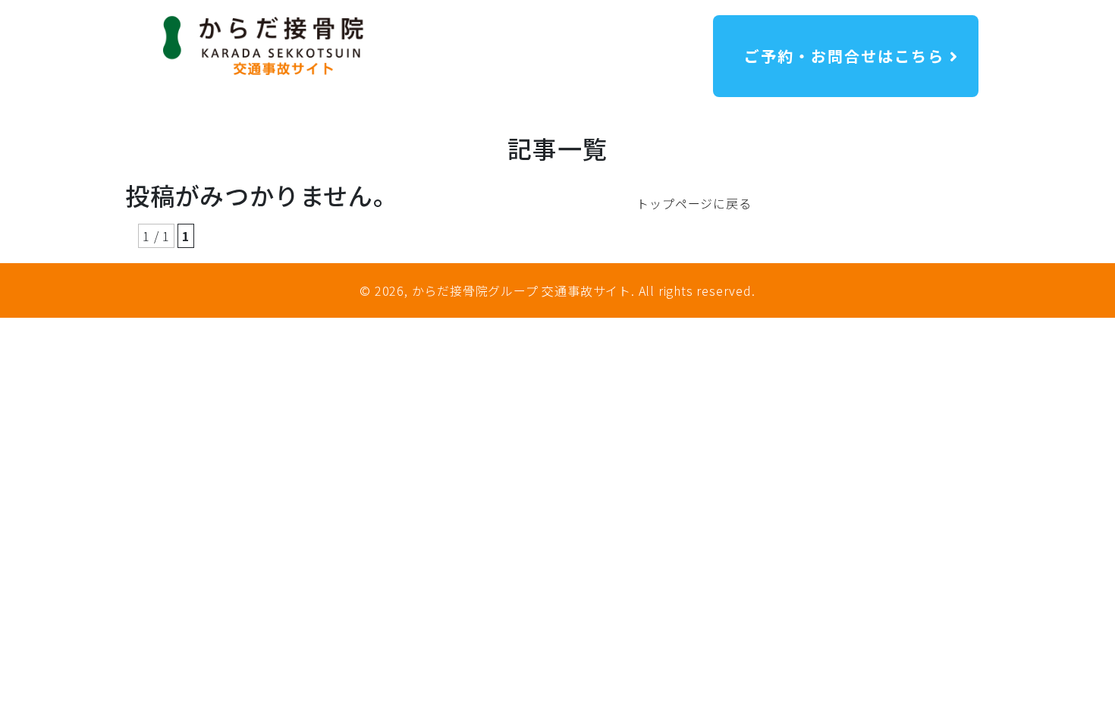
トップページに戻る (693, 203)
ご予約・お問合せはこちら (841, 56)
